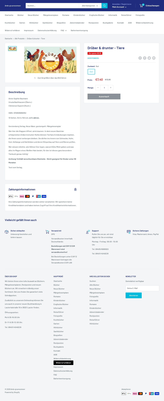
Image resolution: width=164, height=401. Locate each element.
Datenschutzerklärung (47, 30)
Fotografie (140, 15)
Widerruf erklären (12, 30)
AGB (130, 23)
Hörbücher (33, 23)
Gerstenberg (93, 58)
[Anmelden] (104, 5)
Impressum (28, 30)
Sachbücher (48, 23)
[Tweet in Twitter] (149, 58)
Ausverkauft (104, 96)
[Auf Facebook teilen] (140, 58)
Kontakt (120, 23)
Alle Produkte (20, 39)
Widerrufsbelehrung (144, 23)
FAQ (62, 30)
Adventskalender (77, 23)
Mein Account (118, 7)
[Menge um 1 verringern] (97, 87)
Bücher (21, 15)
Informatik (112, 15)
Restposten (94, 23)
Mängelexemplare (50, 15)
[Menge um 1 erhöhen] (110, 87)
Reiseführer (126, 15)
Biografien (61, 23)
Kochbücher (10, 23)
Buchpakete (108, 23)
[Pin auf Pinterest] (144, 58)
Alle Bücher (94, 285)
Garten (22, 23)
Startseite (9, 15)
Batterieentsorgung (79, 30)
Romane (65, 15)
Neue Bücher (33, 15)
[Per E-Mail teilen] (153, 58)
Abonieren (133, 295)
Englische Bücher (96, 15)
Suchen (93, 281)
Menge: (91, 87)
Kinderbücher (79, 15)
